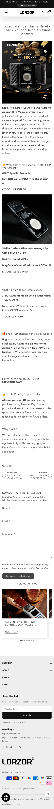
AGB (40, 799)
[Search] (43, 12)
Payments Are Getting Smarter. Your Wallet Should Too (20, 624)
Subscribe (27, 715)
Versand (47, 799)
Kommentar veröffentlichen (18, 576)
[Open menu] (6, 12)
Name (6, 508)
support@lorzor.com (11, 733)
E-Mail (6, 521)
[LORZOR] (27, 12)
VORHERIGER (12, 473)
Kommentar (8, 533)
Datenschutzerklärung (26, 799)
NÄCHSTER (43, 473)
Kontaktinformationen (11, 804)
